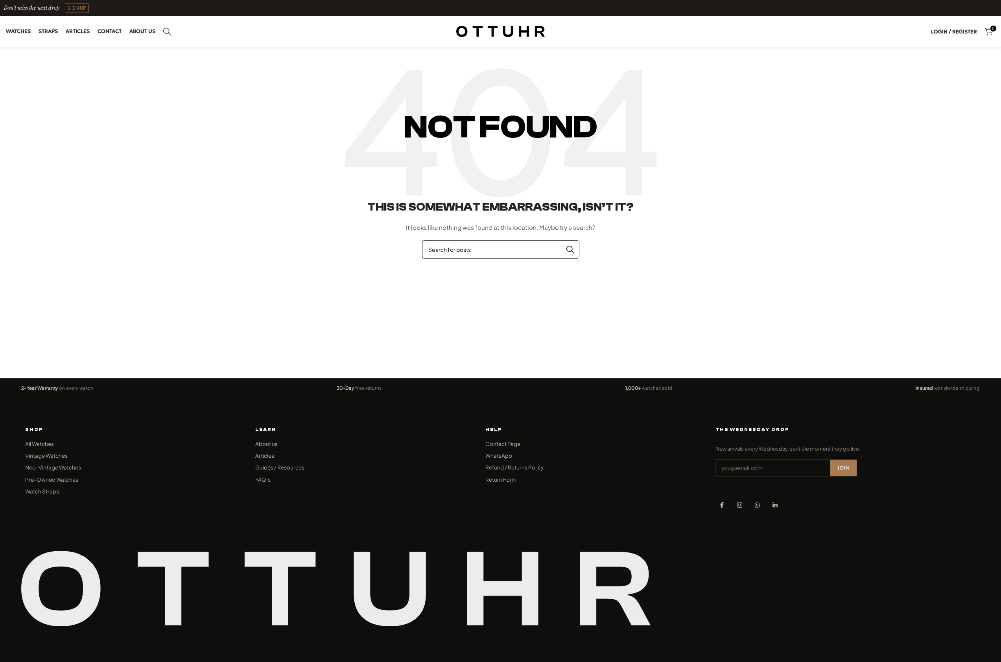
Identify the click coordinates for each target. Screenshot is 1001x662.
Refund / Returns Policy (514, 467)
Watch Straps (42, 491)
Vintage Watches (46, 455)
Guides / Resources (279, 467)
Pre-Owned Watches (51, 479)
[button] (76, 8)
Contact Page (502, 443)
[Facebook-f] (721, 505)
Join (843, 467)
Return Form (500, 479)
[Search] (167, 31)
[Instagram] (739, 505)
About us (266, 443)
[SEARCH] (570, 249)
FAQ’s (263, 479)
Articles (264, 455)
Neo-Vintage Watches (53, 467)
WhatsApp (498, 455)
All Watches (39, 443)
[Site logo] (500, 30)
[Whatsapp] (757, 505)
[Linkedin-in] (775, 505)
